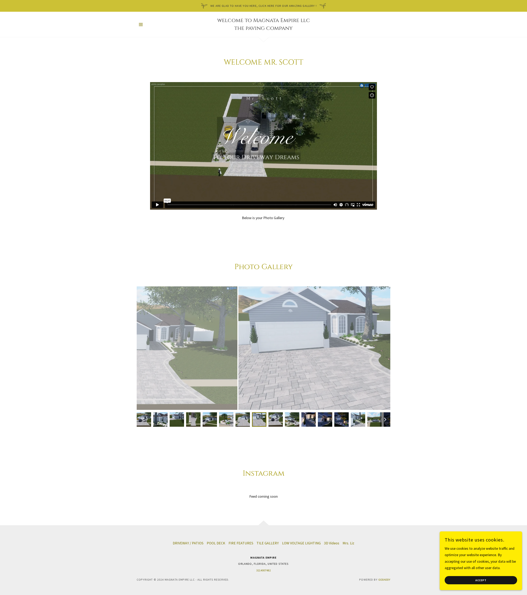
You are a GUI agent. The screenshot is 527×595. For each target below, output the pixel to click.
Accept (480, 580)
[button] (141, 24)
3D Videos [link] (331, 543)
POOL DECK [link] (216, 543)
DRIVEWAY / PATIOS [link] (188, 543)
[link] (263, 28)
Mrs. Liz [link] (348, 543)
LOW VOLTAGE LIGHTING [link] (301, 543)
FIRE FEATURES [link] (241, 543)
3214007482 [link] (263, 570)
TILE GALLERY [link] (268, 543)
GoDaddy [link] (384, 579)
